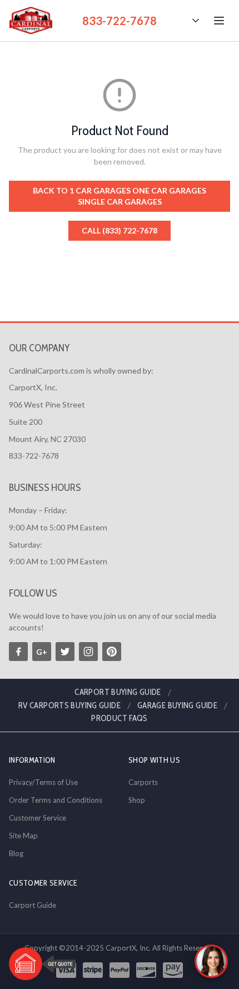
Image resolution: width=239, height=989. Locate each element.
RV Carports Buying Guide (69, 705)
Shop (136, 800)
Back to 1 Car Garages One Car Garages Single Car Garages (119, 196)
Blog (16, 853)
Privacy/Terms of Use (43, 782)
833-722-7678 (119, 20)
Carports (143, 782)
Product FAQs (119, 718)
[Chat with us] (211, 961)
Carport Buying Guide (117, 692)
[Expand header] (196, 21)
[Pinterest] (111, 651)
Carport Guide (32, 905)
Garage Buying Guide (177, 705)
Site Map (23, 835)
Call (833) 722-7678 (119, 230)
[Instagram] (88, 651)
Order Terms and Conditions (55, 800)
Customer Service (37, 817)
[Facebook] (18, 651)
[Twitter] (65, 651)
